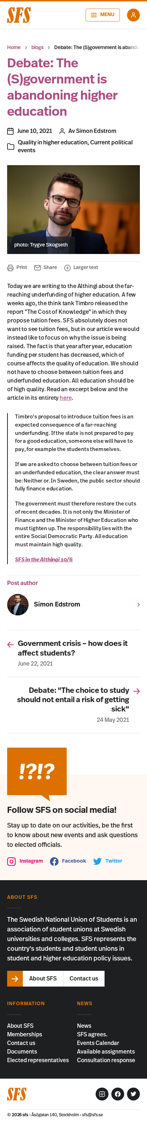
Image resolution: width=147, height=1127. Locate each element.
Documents (22, 1052)
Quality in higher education (52, 142)
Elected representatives (38, 1060)
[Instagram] (102, 1094)
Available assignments (106, 1052)
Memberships (24, 1034)
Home (14, 47)
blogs (37, 47)
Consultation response (106, 1060)
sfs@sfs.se (92, 1115)
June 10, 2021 (34, 131)
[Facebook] (117, 1094)
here (65, 398)
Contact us (21, 1043)
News (84, 1026)
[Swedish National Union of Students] (19, 15)
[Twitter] (133, 1094)
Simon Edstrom (96, 131)
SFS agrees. (92, 1034)
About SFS (20, 1026)
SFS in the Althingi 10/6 (44, 559)
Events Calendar (98, 1043)
